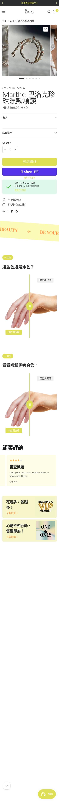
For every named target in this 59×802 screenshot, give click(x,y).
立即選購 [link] (11, 537)
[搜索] (49, 11)
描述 (4, 117)
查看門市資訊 (20, 190)
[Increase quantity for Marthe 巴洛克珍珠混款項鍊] (15, 149)
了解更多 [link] (11, 513)
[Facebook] (12, 211)
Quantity (6, 143)
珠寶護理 (7, 132)
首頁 (4, 21)
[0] (54, 11)
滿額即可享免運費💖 (42, 3)
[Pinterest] (17, 211)
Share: (5, 211)
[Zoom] (45, 29)
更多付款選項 (29, 178)
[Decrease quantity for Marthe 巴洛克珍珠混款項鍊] (5, 149)
